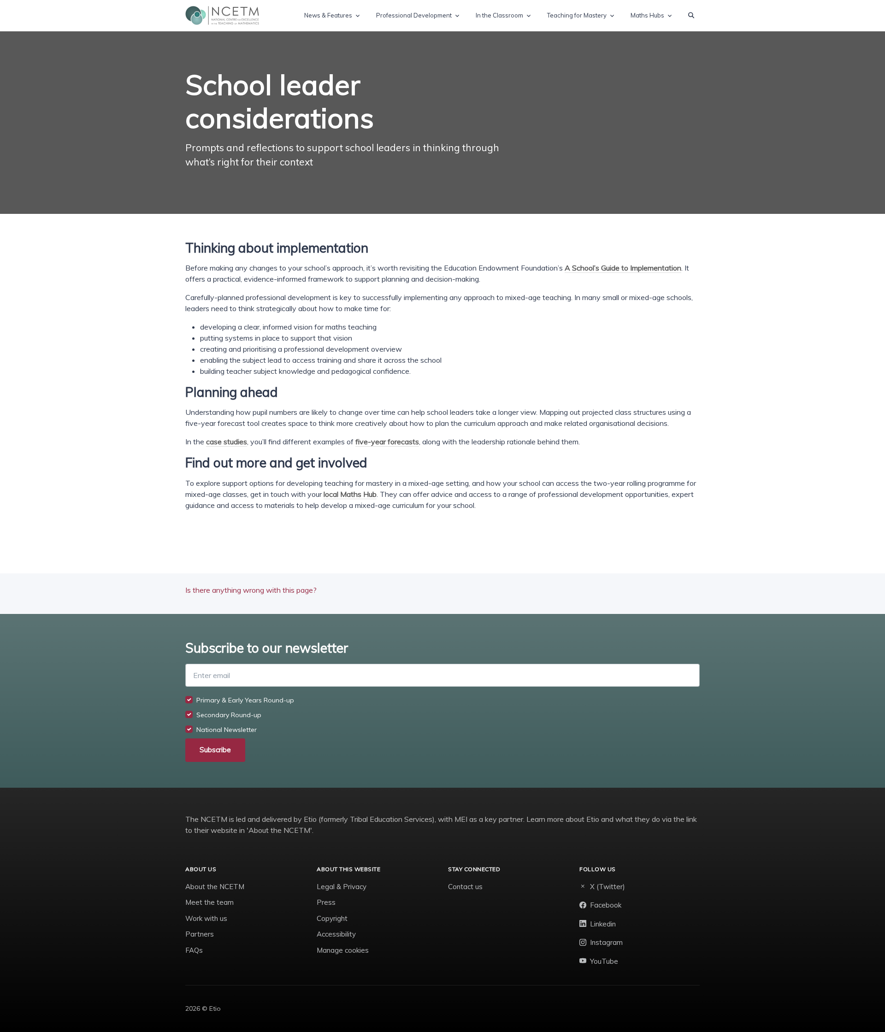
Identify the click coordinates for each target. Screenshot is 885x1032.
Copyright (332, 918)
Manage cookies (343, 950)
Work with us (206, 918)
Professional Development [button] (414, 15)
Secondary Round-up (228, 715)
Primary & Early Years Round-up (245, 700)
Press (326, 902)
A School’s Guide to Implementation (623, 267)
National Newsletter (226, 729)
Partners (199, 934)
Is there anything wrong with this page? (251, 590)
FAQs (194, 950)
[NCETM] (222, 15)
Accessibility (336, 934)
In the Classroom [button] (499, 15)
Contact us (465, 886)
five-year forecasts (387, 441)
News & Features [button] (328, 15)
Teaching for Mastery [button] (577, 15)
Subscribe (215, 749)
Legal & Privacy (341, 886)
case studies (226, 441)
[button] (691, 16)
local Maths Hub (350, 494)
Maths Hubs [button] (647, 15)
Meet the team (209, 902)
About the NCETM (214, 886)
